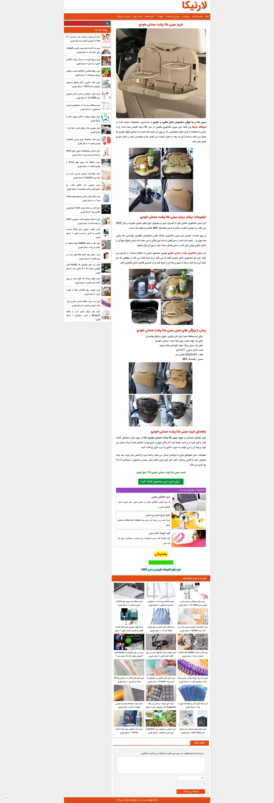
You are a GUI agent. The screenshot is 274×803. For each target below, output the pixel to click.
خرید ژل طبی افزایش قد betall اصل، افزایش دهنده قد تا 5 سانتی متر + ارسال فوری (129, 656)
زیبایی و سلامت (172, 16)
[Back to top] (6, 797)
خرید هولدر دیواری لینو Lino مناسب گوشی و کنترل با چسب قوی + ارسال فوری (129, 630)
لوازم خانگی (197, 16)
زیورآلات (185, 16)
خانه (207, 16)
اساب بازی (137, 16)
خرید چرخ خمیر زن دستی (158, 515)
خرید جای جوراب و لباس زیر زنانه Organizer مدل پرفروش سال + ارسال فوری (161, 707)
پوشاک (160, 16)
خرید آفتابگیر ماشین (161, 497)
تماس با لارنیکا (124, 16)
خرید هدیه (149, 16)
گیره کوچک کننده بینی (159, 533)
